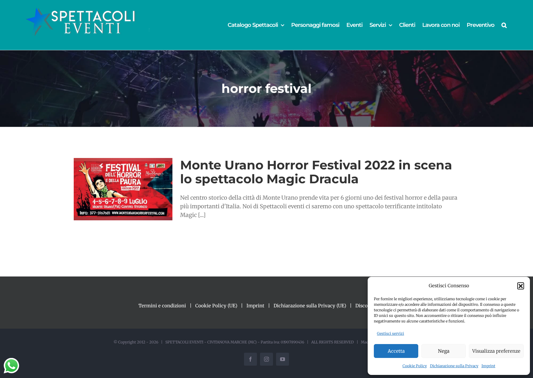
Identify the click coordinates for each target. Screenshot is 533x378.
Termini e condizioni (162, 306)
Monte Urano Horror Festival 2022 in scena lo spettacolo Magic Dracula (316, 171)
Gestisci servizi (390, 333)
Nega (443, 351)
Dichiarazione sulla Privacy (454, 365)
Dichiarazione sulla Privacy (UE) (310, 306)
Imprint (488, 365)
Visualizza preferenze (496, 351)
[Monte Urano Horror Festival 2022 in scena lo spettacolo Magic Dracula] (123, 189)
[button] (521, 286)
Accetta (396, 351)
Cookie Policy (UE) (216, 306)
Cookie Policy (415, 365)
